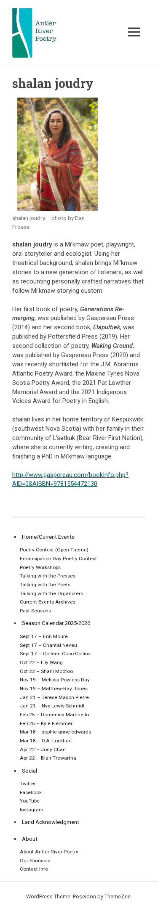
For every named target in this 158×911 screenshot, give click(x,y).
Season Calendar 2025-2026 (56, 623)
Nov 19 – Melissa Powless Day (55, 680)
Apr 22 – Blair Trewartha (48, 758)
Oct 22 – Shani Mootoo (46, 671)
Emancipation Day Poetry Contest (58, 558)
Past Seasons (35, 611)
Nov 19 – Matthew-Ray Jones (54, 688)
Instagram (31, 810)
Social (29, 771)
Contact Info (34, 869)
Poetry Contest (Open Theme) (54, 550)
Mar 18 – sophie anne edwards (55, 732)
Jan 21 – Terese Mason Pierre (54, 697)
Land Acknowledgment (50, 822)
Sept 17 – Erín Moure (44, 636)
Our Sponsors (35, 860)
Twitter (28, 784)
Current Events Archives (47, 602)
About (29, 839)
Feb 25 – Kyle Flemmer (46, 723)
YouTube (30, 801)
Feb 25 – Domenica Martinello (54, 715)
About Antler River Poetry (49, 852)
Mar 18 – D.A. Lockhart (46, 741)
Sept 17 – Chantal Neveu (48, 645)
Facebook (31, 792)
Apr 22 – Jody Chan (43, 749)
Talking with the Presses (47, 576)
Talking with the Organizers (51, 593)
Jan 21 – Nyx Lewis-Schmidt (52, 706)
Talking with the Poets (45, 585)
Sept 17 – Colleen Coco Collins (55, 654)
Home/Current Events (48, 537)
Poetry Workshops (40, 567)
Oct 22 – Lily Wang (41, 662)
